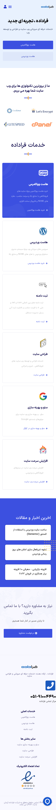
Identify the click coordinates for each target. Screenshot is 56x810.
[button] (10, 6)
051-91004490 (43, 697)
